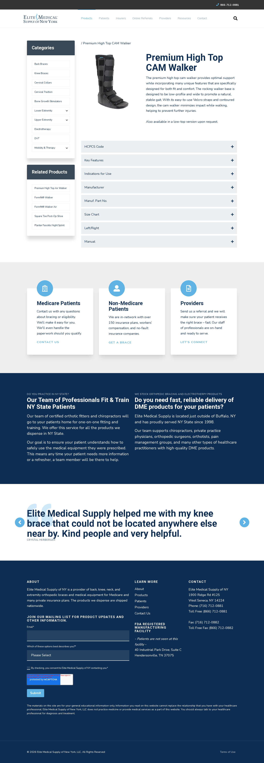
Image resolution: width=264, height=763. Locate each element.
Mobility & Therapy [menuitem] (44, 147)
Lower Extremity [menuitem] (43, 110)
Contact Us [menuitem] (142, 613)
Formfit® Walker (43, 197)
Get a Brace (120, 343)
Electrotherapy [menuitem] (42, 129)
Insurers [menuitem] (121, 18)
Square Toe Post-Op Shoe (48, 216)
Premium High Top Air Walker (50, 188)
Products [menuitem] (86, 18)
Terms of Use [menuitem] (227, 752)
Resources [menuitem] (184, 18)
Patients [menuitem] (104, 18)
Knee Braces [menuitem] (41, 73)
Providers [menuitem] (165, 18)
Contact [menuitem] (202, 18)
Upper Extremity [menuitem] (43, 119)
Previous (20, 522)
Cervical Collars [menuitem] (43, 82)
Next (244, 522)
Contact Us (48, 342)
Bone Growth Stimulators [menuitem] (48, 101)
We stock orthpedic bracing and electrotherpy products (178, 394)
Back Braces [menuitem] (41, 64)
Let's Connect (194, 342)
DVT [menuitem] (36, 138)
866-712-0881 (229, 5)
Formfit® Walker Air (45, 207)
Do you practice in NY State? (48, 394)
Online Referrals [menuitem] (142, 18)
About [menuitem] (139, 589)
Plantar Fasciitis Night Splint (49, 225)
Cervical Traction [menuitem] (43, 92)
